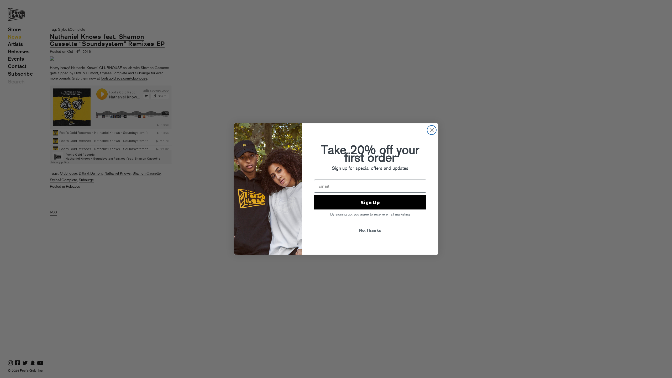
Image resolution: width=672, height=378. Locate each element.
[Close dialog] (431, 130)
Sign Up (370, 202)
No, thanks (370, 230)
